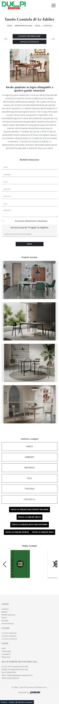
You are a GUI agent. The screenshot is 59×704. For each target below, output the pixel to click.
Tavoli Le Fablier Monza (17, 532)
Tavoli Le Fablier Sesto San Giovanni (29, 524)
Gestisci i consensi (25, 702)
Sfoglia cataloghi (29, 42)
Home (9, 26)
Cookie (12, 702)
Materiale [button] (29, 467)
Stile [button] (29, 478)
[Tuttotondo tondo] (6, 39)
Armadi (5, 620)
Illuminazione (8, 623)
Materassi (6, 657)
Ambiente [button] (29, 457)
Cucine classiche (9, 633)
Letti (4, 648)
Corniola (47, 26)
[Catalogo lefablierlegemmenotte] (20, 563)
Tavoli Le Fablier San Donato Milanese (29, 509)
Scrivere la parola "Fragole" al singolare (29, 227)
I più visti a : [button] (29, 499)
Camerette (6, 651)
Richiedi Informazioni (29, 36)
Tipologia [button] (29, 489)
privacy (44, 221)
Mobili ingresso (8, 614)
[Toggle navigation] (53, 5)
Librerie (5, 609)
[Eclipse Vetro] (53, 39)
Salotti (4, 612)
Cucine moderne (9, 636)
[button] (54, 564)
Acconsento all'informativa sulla (31, 221)
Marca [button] (29, 446)
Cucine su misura (9, 639)
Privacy (4, 702)
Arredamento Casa (23, 26)
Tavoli (38, 26)
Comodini (6, 654)
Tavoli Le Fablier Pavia (43, 532)
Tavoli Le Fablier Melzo (29, 517)
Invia (29, 244)
